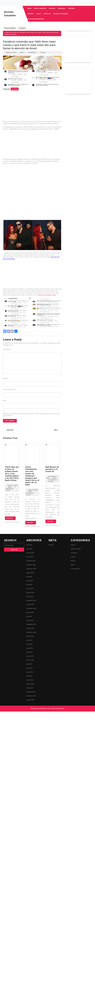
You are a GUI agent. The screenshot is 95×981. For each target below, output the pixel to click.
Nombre (6, 378)
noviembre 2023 (31, 600)
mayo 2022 (29, 648)
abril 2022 (29, 652)
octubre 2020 (30, 700)
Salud (38, 13)
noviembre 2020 (31, 696)
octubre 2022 (30, 628)
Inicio (29, 8)
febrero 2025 (30, 553)
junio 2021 (29, 668)
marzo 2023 (29, 620)
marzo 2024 (29, 588)
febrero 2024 (30, 592)
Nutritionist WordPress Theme (42, 708)
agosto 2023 (30, 612)
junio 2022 (29, 644)
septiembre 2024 (31, 568)
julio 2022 (29, 640)
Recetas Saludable (9, 28)
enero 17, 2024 (12, 485)
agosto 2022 (30, 636)
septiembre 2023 (31, 608)
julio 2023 (29, 616)
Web (4, 400)
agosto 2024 (30, 572)
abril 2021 (29, 676)
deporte (30, 13)
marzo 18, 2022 (32, 489)
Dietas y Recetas (40, 8)
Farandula (62, 8)
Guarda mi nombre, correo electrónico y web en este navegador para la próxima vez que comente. (31, 414)
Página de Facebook (60, 13)
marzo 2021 (29, 680)
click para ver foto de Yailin (47, 295)
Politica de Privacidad (35, 19)
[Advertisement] (32, 107)
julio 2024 (29, 576)
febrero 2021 (30, 684)
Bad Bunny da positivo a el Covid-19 (52, 469)
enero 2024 (29, 596)
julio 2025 (29, 545)
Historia (71, 8)
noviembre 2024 (31, 564)
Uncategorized (75, 568)
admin (22, 52)
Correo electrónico (10, 389)
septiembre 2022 (31, 632)
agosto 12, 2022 (11, 52)
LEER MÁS (11, 518)
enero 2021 (29, 688)
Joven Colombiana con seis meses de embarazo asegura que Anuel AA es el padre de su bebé (32, 476)
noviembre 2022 (31, 624)
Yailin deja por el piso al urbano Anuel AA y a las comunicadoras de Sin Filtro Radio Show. (12, 473)
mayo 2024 (29, 580)
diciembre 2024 (30, 560)
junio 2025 (29, 549)
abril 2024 (29, 584)
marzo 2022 (29, 656)
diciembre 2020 (30, 692)
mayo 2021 (29, 672)
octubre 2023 (30, 604)
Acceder (51, 545)
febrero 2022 (30, 660)
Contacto (47, 13)
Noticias (52, 8)
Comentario (7, 349)
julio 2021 (29, 664)
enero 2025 (29, 556)
